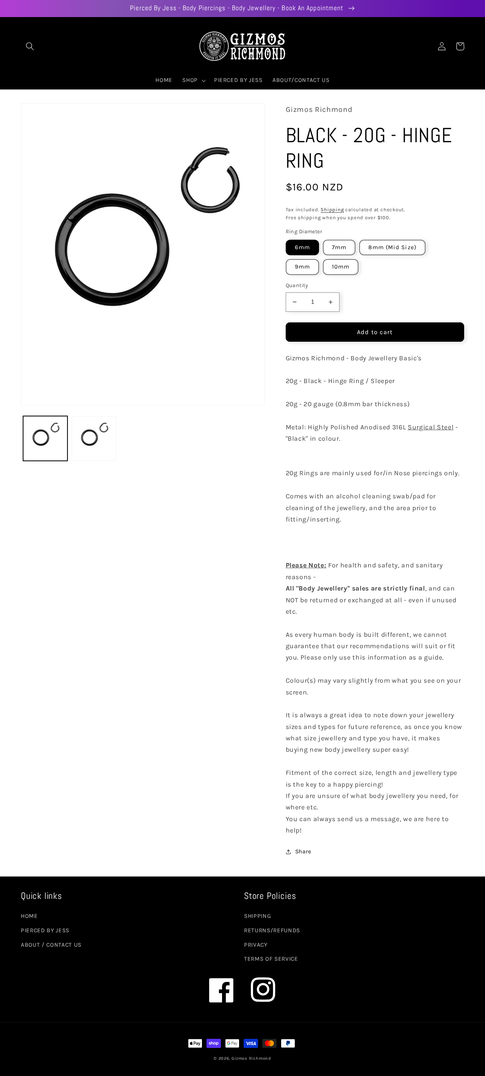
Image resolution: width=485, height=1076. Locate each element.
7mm (339, 247)
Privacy (256, 944)
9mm (302, 266)
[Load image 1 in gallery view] (45, 438)
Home (29, 916)
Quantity (297, 285)
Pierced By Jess (45, 930)
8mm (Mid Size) (392, 247)
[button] (30, 46)
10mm (340, 266)
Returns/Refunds (272, 930)
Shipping (332, 209)
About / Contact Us (51, 944)
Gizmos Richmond (251, 1058)
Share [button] (303, 851)
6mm (302, 247)
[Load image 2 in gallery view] (94, 438)
